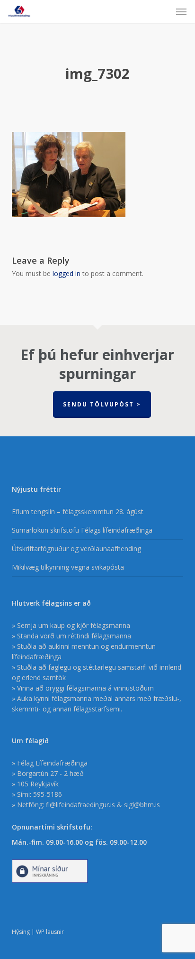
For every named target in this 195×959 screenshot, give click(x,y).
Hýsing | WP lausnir (38, 932)
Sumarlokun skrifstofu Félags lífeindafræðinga (82, 530)
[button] (181, 11)
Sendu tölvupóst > (102, 404)
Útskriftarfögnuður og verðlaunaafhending (76, 548)
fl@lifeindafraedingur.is (80, 804)
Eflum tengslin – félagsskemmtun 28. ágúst (77, 511)
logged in (66, 273)
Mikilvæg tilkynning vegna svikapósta (68, 567)
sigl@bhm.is (142, 804)
